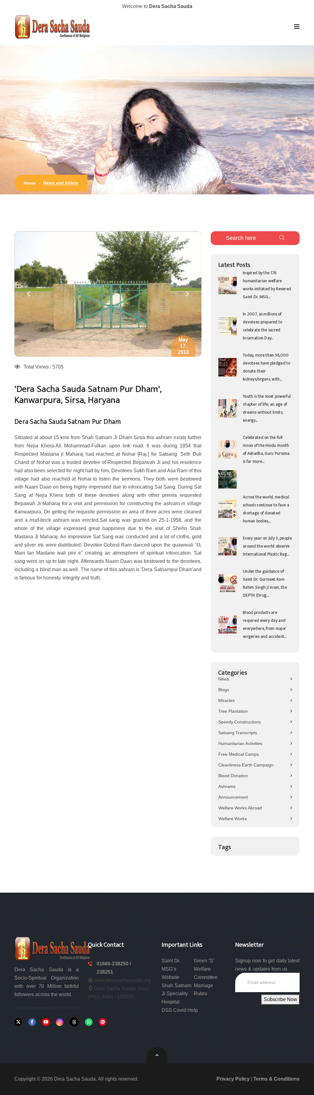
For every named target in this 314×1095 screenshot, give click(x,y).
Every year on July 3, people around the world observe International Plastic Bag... (267, 546)
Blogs (223, 689)
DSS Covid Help (180, 1010)
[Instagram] (59, 1022)
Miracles (226, 700)
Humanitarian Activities (240, 743)
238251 (105, 972)
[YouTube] (46, 1022)
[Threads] (74, 1022)
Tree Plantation (233, 711)
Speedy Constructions (239, 721)
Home (30, 183)
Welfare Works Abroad (240, 807)
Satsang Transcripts (237, 732)
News (223, 678)
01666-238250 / (114, 963)
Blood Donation (233, 775)
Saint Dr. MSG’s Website (171, 969)
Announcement (233, 797)
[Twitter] (18, 1022)
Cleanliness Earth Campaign (246, 764)
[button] (297, 27)
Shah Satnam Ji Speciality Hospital (176, 994)
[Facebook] (32, 1022)
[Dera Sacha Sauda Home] (52, 26)
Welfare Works (232, 818)
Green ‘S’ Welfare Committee (205, 969)
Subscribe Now (280, 999)
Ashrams (227, 786)
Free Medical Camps (238, 754)
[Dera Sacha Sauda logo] (52, 948)
